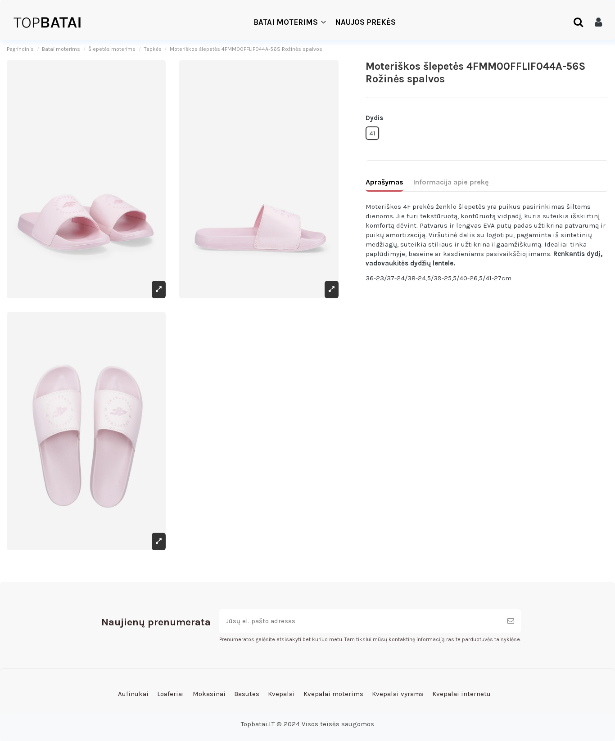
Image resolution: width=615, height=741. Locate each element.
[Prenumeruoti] (511, 621)
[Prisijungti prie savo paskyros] (598, 22)
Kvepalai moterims (333, 694)
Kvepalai (281, 694)
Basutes (246, 694)
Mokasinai (209, 694)
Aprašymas (384, 182)
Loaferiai (170, 694)
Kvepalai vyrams (398, 694)
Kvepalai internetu (461, 694)
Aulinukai (133, 694)
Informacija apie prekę (450, 182)
